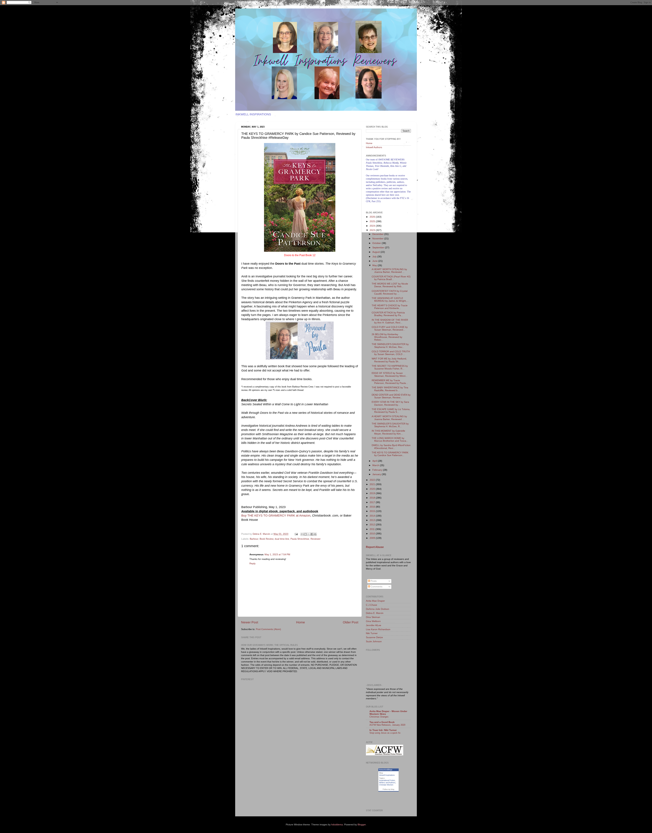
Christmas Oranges (378, 716)
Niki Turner (372, 633)
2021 (373, 484)
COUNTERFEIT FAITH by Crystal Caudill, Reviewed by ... (390, 292)
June (375, 261)
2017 (373, 502)
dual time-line (282, 539)
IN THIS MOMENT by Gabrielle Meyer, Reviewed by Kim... (388, 432)
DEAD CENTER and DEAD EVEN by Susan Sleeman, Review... (391, 396)
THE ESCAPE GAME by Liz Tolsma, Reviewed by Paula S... (391, 410)
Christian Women (386, 785)
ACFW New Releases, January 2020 (387, 725)
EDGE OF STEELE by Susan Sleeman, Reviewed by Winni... (390, 374)
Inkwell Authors (374, 147)
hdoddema (337, 824)
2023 (373, 230)
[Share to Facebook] (312, 534)
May (375, 265)
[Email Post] (296, 534)
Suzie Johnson (374, 641)
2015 (373, 511)
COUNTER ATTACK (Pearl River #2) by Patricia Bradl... (391, 278)
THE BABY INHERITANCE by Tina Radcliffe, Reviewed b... (390, 389)
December (378, 234)
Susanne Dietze (374, 637)
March (376, 465)
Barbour (254, 539)
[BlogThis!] (305, 534)
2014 (373, 516)
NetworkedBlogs (385, 770)
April (375, 461)
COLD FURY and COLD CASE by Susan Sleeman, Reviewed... (390, 328)
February (377, 470)
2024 (373, 226)
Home (300, 622)
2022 (373, 480)
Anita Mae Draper (375, 601)
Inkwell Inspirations (387, 775)
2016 (373, 507)
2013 (373, 520)
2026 (373, 217)
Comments (376, 586)
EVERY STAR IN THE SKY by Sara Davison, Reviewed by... (390, 403)
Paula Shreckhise (300, 539)
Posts (373, 581)
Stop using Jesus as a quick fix (385, 733)
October (377, 243)
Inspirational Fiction (387, 780)
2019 (373, 493)
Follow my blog (388, 789)
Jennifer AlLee (373, 625)
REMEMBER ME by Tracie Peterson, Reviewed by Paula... (390, 381)
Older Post (350, 622)
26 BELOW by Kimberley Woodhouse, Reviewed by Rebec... (387, 337)
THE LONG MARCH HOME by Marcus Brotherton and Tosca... (390, 439)
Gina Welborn (373, 621)
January (377, 474)
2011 (372, 529)
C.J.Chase (371, 605)
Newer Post (249, 622)
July (374, 256)
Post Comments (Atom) (268, 629)
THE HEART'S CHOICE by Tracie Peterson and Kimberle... (390, 306)
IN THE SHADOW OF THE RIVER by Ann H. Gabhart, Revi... (390, 321)
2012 (373, 524)
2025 (373, 221)
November (378, 238)
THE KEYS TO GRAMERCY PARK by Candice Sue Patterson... (390, 454)
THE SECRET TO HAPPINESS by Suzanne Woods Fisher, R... (390, 367)
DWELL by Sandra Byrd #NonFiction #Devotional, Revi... (391, 446)
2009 (373, 538)
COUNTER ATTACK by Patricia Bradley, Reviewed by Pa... (388, 314)
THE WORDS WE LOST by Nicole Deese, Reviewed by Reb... (390, 285)
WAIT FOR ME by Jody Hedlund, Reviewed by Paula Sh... (389, 360)
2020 (373, 489)
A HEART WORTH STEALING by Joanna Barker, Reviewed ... (389, 270)
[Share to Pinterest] (315, 534)
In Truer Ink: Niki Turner (383, 730)
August (376, 252)
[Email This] (302, 534)
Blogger (362, 824)
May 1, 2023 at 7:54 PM (277, 554)
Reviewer (316, 539)
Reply (252, 563)
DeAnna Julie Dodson (377, 609)
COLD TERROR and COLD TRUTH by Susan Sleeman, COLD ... (391, 353)
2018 (373, 498)
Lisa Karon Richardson (378, 629)
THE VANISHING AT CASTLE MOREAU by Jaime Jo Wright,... (390, 299)
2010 (373, 533)
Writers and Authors (387, 783)
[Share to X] (308, 534)
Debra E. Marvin (374, 613)
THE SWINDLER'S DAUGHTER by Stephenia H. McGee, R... (390, 425)
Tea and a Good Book (382, 722)
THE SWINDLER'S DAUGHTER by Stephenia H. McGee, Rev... (390, 345)
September (378, 247)
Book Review (266, 539)
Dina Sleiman (373, 617)
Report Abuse (375, 547)
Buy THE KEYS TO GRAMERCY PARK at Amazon (275, 515)
